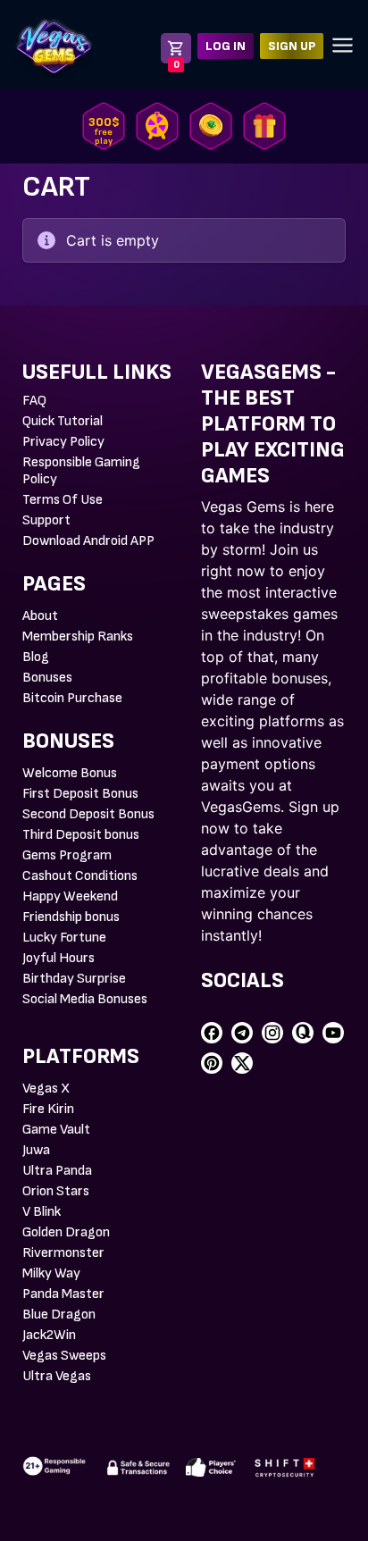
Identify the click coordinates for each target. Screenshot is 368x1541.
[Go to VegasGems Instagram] (272, 1032)
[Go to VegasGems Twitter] (242, 1063)
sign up (291, 46)
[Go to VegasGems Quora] (303, 1032)
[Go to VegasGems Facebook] (211, 1032)
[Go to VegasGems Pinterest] (211, 1063)
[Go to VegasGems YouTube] (333, 1032)
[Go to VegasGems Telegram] (242, 1032)
